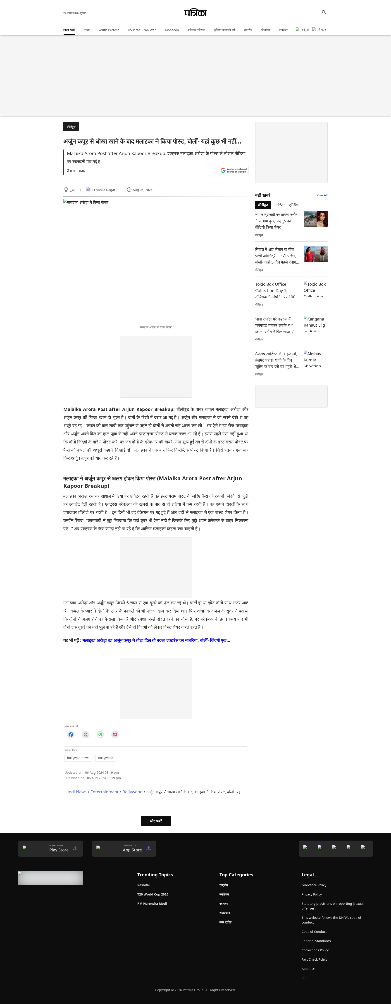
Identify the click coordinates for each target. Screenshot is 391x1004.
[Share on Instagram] (115, 734)
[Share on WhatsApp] (100, 734)
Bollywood (132, 791)
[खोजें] (324, 12)
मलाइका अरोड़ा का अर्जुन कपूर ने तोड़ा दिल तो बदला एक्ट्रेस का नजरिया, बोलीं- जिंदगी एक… (156, 640)
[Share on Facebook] (70, 734)
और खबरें (156, 820)
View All (322, 195)
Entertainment (105, 791)
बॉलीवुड (71, 127)
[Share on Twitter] (85, 734)
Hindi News (75, 791)
